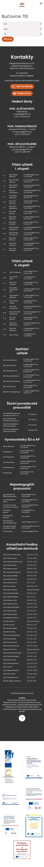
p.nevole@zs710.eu (31, 271)
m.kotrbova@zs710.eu (22, 131)
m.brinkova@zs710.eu (28, 445)
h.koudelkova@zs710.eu (32, 306)
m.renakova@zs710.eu (31, 375)
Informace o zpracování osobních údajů (22, 80)
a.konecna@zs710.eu (30, 222)
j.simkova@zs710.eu (30, 385)
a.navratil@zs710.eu (22, 114)
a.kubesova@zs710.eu (31, 370)
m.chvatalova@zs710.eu (31, 380)
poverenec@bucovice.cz (30, 526)
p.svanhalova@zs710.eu (31, 206)
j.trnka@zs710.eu (30, 334)
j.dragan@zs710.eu (30, 301)
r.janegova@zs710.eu (30, 196)
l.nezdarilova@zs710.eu (29, 500)
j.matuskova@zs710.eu (28, 461)
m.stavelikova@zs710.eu (32, 227)
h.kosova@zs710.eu (30, 211)
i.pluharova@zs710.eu (31, 248)
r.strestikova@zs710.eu (32, 289)
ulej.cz (31, 693)
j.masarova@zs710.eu (31, 328)
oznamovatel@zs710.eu (29, 531)
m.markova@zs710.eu (31, 180)
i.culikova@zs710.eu (31, 282)
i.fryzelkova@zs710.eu (28, 456)
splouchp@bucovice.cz (30, 522)
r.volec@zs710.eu (30, 277)
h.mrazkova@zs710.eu (31, 359)
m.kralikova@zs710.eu (31, 175)
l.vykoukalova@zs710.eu (32, 190)
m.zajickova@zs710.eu (31, 391)
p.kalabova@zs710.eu (31, 217)
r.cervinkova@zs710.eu (31, 233)
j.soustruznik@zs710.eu (22, 149)
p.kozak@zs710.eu (28, 510)
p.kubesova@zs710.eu (28, 466)
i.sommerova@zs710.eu (29, 505)
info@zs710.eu (24, 93)
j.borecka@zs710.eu (27, 451)
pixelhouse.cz (22, 693)
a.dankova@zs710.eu (30, 238)
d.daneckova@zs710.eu (32, 312)
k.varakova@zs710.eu (31, 295)
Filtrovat (8, 39)
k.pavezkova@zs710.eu (31, 185)
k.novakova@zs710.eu (31, 243)
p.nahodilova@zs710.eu (32, 323)
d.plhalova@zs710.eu (30, 364)
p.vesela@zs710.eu (27, 472)
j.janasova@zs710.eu (30, 201)
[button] (41, 3)
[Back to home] (22, 4)
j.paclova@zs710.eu (31, 317)
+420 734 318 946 (23, 86)
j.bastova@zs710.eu (28, 494)
